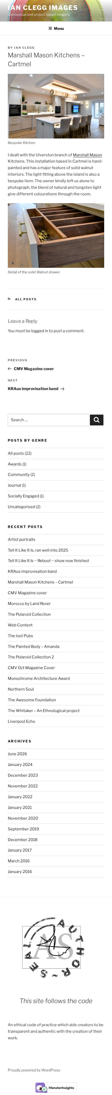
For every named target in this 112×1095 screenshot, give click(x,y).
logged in (39, 331)
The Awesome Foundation (32, 700)
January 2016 (20, 871)
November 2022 (23, 786)
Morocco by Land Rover (29, 603)
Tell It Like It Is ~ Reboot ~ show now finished (48, 560)
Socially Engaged (23, 496)
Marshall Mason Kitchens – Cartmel (40, 582)
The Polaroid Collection (29, 614)
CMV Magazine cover (27, 593)
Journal (14, 485)
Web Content (20, 625)
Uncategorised (21, 506)
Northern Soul (21, 689)
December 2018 (23, 839)
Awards (15, 464)
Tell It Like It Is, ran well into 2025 (38, 550)
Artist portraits (21, 539)
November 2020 (23, 818)
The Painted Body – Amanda (33, 646)
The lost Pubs (20, 635)
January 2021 (20, 807)
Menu (59, 28)
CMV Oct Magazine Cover (31, 667)
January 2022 (20, 796)
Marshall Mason (87, 155)
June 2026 (17, 754)
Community (19, 474)
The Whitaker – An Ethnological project (44, 710)
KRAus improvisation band (32, 571)
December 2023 (23, 775)
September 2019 (23, 829)
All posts (26, 299)
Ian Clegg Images (43, 8)
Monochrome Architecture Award (39, 678)
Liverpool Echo (21, 721)
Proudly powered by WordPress (34, 1070)
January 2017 (20, 850)
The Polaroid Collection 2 (31, 657)
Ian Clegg (24, 47)
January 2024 (20, 764)
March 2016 (19, 861)
